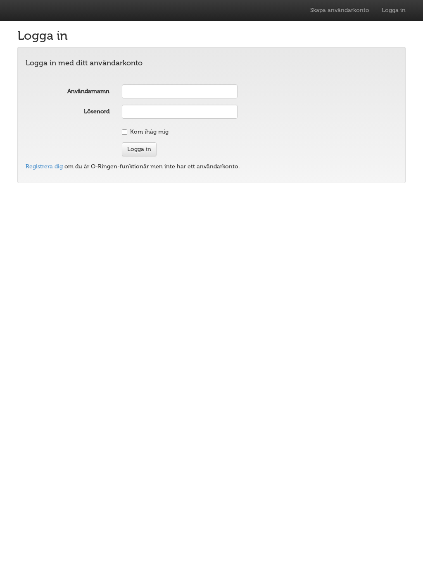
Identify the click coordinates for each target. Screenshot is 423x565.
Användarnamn (88, 91)
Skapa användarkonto (339, 10)
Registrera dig (44, 166)
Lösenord (96, 111)
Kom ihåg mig (149, 131)
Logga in (394, 10)
